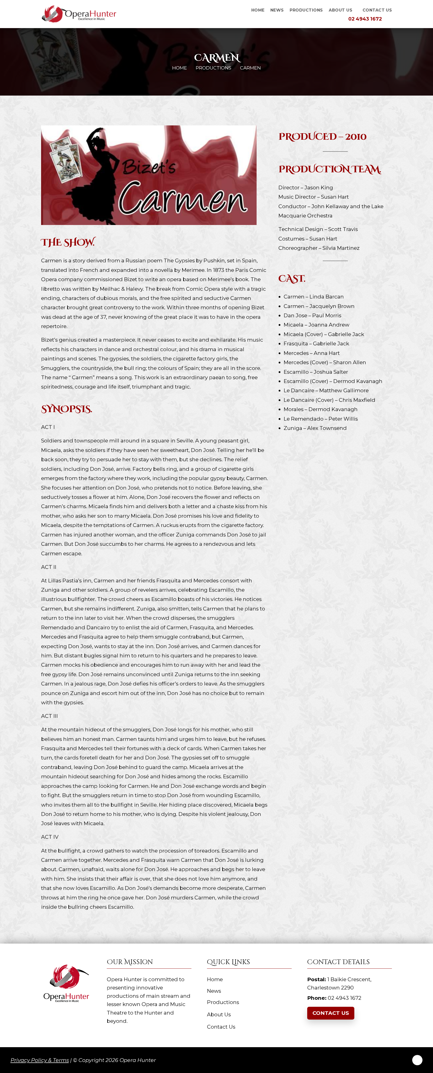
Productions (213, 68)
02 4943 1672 (364, 19)
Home (179, 68)
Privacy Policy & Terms (40, 1060)
